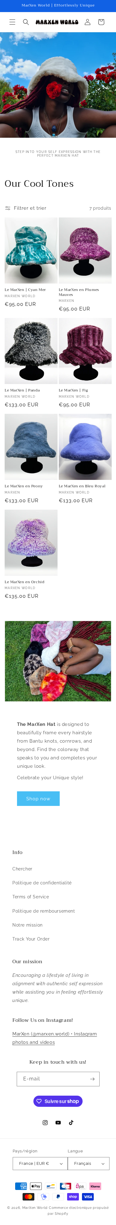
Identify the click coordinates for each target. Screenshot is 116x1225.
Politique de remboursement (43, 911)
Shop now (38, 799)
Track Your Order (31, 939)
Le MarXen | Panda (22, 390)
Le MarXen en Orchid (24, 582)
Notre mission (27, 925)
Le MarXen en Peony (24, 486)
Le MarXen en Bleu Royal (82, 486)
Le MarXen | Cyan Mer (25, 290)
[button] (12, 22)
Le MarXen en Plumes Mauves (79, 292)
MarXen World (35, 1208)
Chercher (22, 868)
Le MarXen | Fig (73, 390)
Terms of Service (30, 896)
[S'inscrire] (92, 1079)
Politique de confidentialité (42, 882)
